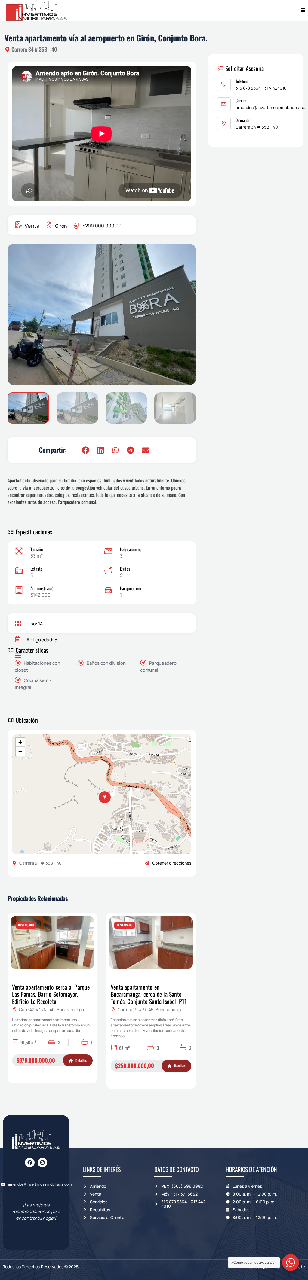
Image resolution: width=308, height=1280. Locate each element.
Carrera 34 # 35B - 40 (257, 127)
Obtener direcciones (171, 863)
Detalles (81, 1060)
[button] (184, 315)
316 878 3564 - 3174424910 (261, 88)
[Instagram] (42, 1162)
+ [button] (20, 742)
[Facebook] (30, 1162)
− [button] (20, 751)
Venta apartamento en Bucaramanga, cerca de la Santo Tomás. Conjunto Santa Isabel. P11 (149, 994)
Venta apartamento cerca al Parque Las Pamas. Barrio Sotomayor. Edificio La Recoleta (51, 994)
